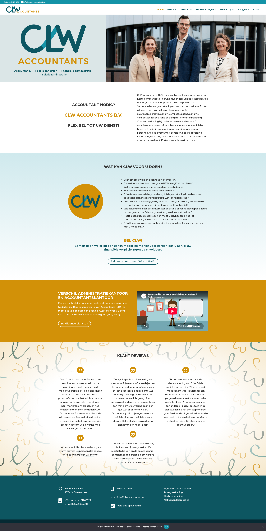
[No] (262, 526)
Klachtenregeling (173, 496)
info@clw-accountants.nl (131, 497)
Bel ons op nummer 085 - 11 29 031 (133, 261)
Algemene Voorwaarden (177, 488)
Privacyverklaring (173, 492)
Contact (257, 9)
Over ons (171, 9)
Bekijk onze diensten (74, 323)
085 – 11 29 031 (125, 488)
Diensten (184, 9)
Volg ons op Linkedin (129, 505)
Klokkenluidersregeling (176, 500)
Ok (166, 527)
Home (160, 9)
